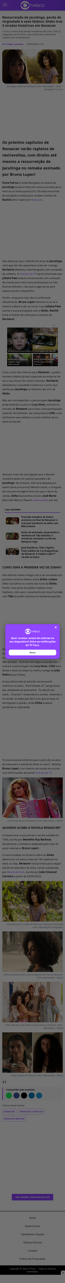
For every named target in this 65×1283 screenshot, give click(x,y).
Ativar (32, 652)
